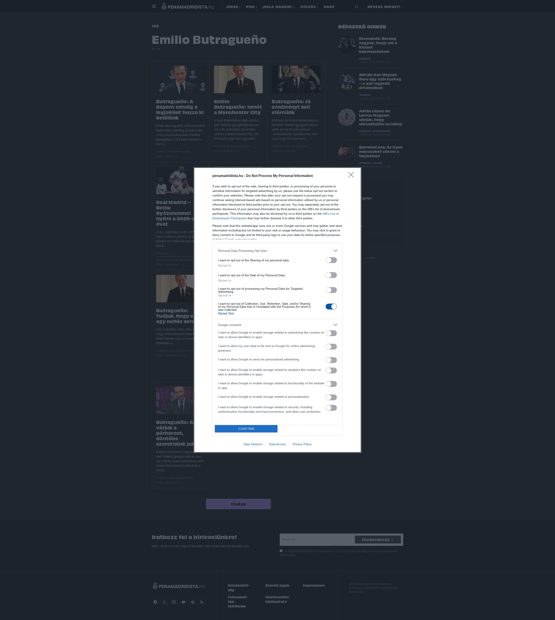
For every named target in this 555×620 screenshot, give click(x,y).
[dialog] (277, 310)
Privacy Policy (302, 444)
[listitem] (277, 250)
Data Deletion (253, 444)
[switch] (331, 260)
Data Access (277, 444)
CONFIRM (246, 428)
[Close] (352, 176)
